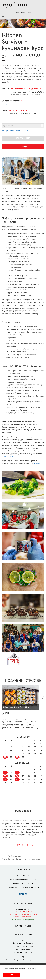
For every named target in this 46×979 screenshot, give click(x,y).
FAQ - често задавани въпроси (23, 879)
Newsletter (38, 464)
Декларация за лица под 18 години (15, 131)
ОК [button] (11, 975)
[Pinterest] (27, 845)
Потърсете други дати (11, 104)
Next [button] (43, 697)
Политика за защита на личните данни (23, 887)
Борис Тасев (23, 810)
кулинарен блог (8, 456)
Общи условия (23, 875)
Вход (17, 12)
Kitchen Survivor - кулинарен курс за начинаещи (21, 859)
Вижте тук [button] (32, 969)
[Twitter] (18, 845)
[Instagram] (32, 845)
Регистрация (26, 12)
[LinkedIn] (23, 845)
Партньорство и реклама (23, 883)
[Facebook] (14, 845)
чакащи (23, 147)
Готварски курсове (15, 856)
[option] (21, 707)
